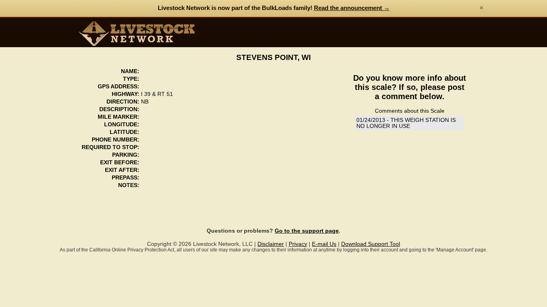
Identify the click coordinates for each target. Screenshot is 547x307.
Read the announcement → (352, 7)
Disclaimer (270, 244)
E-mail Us (324, 244)
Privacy (298, 244)
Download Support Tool (370, 244)
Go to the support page (307, 231)
